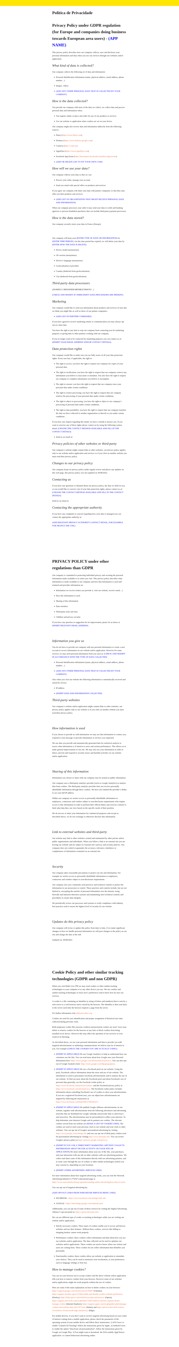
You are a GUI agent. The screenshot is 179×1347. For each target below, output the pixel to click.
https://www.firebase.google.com (78, 140)
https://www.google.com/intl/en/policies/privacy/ (90, 1060)
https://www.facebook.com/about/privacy (73, 1089)
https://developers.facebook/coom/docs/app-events (95, 156)
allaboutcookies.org (83, 1013)
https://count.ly (70, 146)
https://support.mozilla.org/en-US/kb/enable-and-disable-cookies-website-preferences (87, 1294)
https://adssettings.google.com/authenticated (84, 1203)
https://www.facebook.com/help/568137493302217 (77, 1102)
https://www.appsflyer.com (77, 151)
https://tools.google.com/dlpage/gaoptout (97, 1064)
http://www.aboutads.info (99, 1136)
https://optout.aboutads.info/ (87, 1212)
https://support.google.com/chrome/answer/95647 (72, 1291)
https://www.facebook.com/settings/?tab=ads (87, 1198)
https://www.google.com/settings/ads (71, 1133)
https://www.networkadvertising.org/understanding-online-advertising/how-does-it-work (88, 1182)
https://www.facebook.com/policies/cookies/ (74, 1085)
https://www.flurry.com (71, 135)
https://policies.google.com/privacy (92, 1140)
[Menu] (3, 3)
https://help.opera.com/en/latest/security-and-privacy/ (82, 1297)
